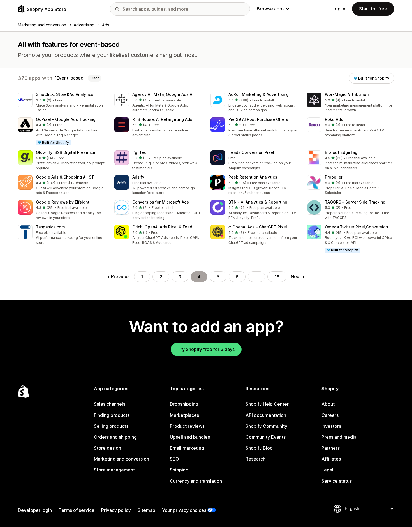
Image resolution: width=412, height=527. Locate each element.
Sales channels (109, 404)
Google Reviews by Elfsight (62, 202)
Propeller (333, 177)
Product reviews (187, 426)
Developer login (35, 510)
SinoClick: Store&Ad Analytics (64, 94)
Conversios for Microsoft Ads (160, 202)
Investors (331, 426)
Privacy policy (116, 510)
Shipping (179, 470)
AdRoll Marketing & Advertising (258, 94)
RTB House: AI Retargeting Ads (162, 119)
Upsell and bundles (190, 437)
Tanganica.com (50, 227)
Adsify (138, 177)
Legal (327, 470)
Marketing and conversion (121, 459)
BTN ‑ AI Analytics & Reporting (257, 202)
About (328, 404)
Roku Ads (334, 119)
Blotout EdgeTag (341, 152)
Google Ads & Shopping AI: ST (65, 177)
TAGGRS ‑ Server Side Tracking (355, 202)
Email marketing (187, 448)
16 (276, 276)
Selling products (111, 426)
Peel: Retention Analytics (252, 177)
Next (296, 276)
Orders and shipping (115, 437)
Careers (330, 415)
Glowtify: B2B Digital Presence (65, 152)
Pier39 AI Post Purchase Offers (258, 119)
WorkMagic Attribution (347, 94)
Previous (120, 276)
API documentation (266, 415)
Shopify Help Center (267, 404)
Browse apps (270, 8)
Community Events (266, 437)
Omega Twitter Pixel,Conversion (356, 227)
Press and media (339, 437)
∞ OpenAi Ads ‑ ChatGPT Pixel (257, 227)
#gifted (139, 152)
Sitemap (146, 510)
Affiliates (331, 459)
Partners (330, 448)
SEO (174, 459)
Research (255, 459)
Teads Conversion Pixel (251, 152)
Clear (94, 78)
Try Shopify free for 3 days (206, 349)
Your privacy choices (184, 510)
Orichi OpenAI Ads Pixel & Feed (162, 227)
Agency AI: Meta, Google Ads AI (162, 94)
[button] (61, 103)
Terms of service (76, 510)
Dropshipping (184, 404)
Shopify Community (266, 426)
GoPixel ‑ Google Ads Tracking (66, 119)
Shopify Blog (259, 448)
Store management (114, 470)
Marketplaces (184, 415)
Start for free (373, 8)
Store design (107, 448)
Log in (338, 8)
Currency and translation (196, 481)
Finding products (111, 415)
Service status (336, 481)
